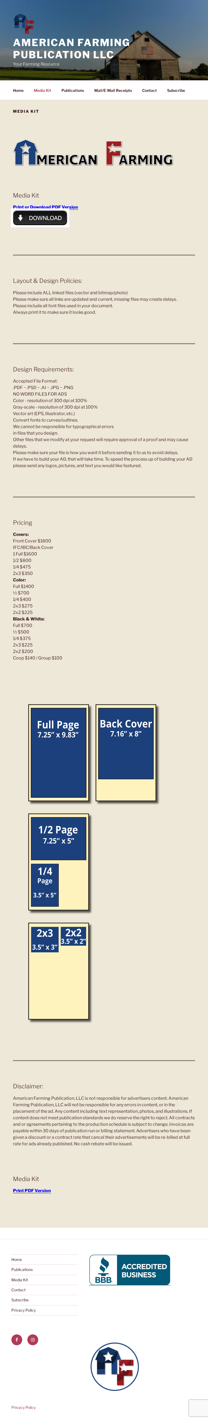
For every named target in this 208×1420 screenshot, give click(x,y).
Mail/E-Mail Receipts (113, 90)
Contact (149, 90)
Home (18, 90)
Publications (72, 90)
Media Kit (42, 90)
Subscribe (176, 90)
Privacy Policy (23, 1310)
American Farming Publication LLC (71, 49)
